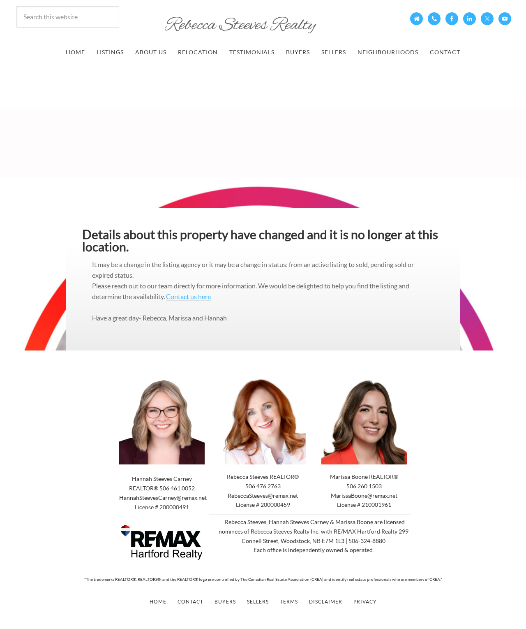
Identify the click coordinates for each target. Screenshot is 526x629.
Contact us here (188, 296)
